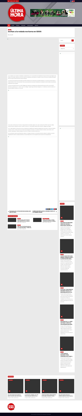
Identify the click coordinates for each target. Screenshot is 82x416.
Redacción (24, 222)
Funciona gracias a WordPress (36, 414)
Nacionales (23, 25)
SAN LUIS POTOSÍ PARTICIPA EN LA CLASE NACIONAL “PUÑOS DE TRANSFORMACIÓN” (24, 227)
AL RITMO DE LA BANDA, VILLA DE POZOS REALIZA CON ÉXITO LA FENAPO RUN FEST (31, 396)
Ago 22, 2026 (62, 397)
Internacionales (30, 25)
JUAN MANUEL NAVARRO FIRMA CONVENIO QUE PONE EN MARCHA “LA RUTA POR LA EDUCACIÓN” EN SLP (66, 356)
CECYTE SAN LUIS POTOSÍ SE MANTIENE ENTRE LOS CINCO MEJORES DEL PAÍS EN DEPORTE (24, 221)
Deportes (36, 25)
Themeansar (49, 414)
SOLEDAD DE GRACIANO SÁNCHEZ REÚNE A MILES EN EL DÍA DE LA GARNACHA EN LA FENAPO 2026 (66, 225)
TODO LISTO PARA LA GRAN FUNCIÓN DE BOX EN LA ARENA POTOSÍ (49, 221)
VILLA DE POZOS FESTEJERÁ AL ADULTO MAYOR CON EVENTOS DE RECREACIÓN (14, 396)
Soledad (62, 254)
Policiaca (17, 25)
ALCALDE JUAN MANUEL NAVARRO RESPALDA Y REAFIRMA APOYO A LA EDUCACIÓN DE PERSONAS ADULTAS (66, 292)
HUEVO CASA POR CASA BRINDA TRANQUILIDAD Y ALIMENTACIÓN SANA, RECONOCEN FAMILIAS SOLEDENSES (66, 258)
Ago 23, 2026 (11, 397)
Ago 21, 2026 (19, 222)
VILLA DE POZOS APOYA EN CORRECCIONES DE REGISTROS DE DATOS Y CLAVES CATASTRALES (66, 396)
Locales (12, 25)
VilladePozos (10, 380)
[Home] (8, 25)
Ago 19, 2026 (64, 357)
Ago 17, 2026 (19, 228)
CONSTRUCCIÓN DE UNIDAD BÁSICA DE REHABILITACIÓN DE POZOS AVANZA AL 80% (49, 396)
